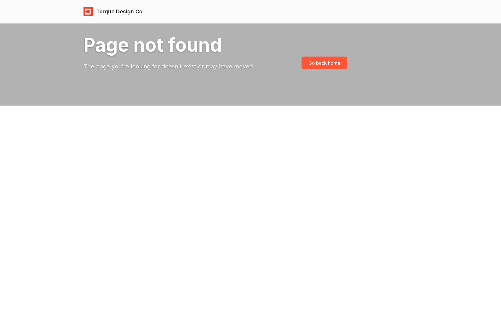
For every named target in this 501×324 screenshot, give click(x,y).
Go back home (324, 63)
